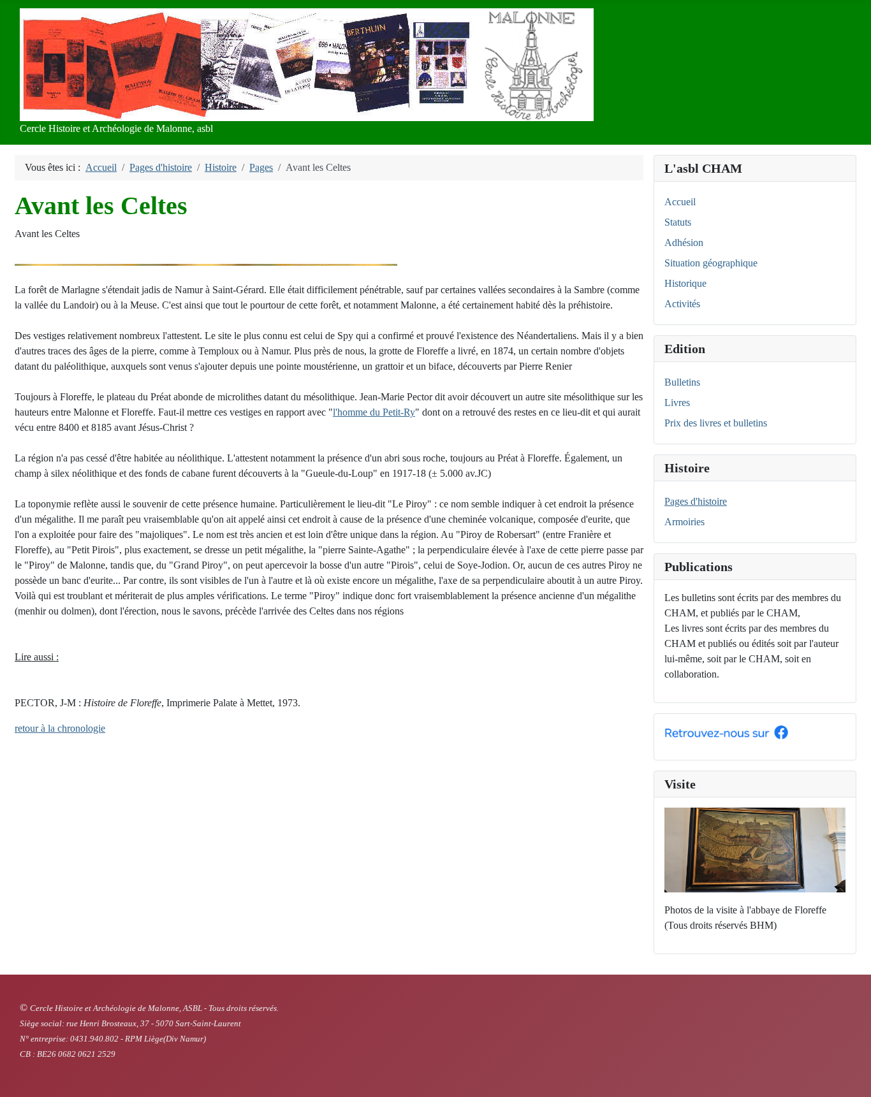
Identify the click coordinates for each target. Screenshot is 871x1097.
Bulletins (682, 382)
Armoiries (684, 521)
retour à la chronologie (60, 728)
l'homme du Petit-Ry (374, 412)
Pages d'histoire (695, 501)
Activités (682, 303)
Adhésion (683, 242)
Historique (685, 283)
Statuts (677, 222)
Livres (677, 402)
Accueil (680, 201)
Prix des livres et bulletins (715, 423)
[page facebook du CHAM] (726, 731)
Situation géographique (711, 263)
